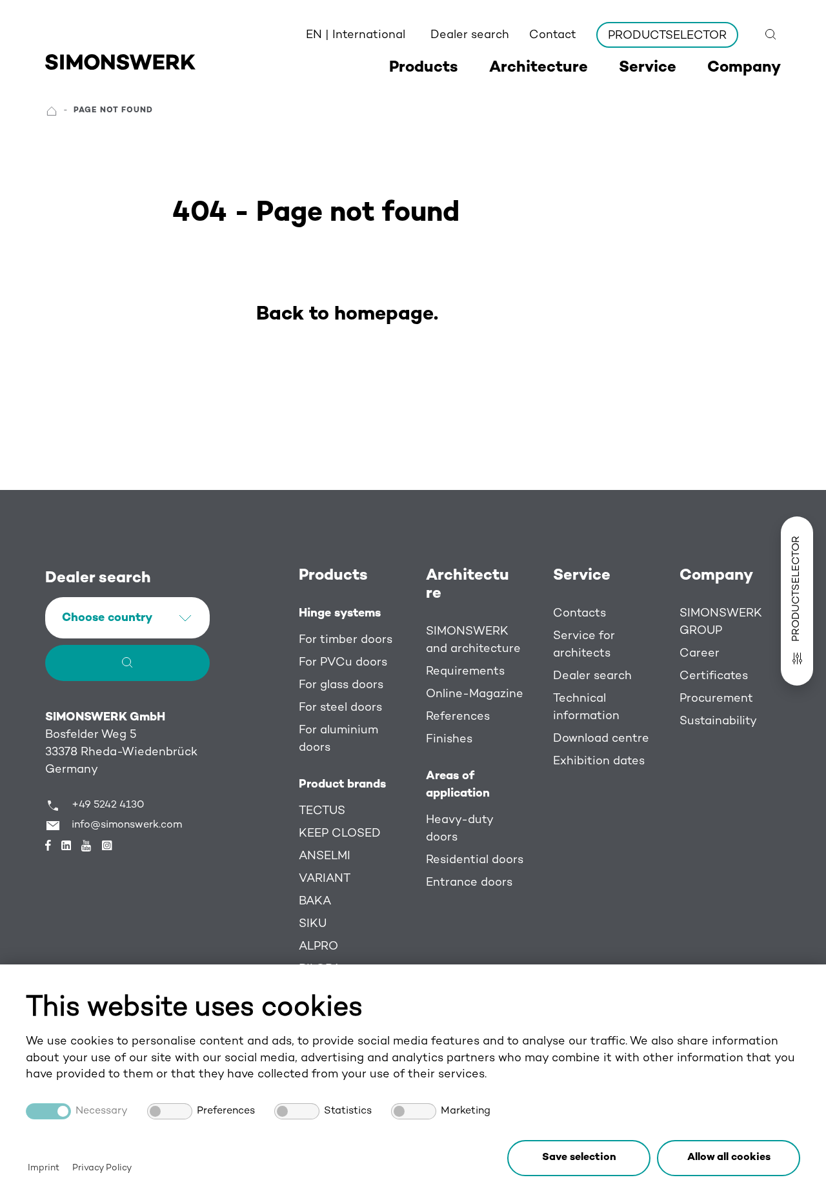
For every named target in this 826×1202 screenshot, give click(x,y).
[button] (728, 1158)
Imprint (43, 1168)
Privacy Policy (102, 1168)
